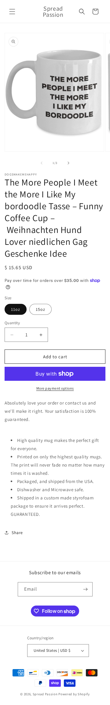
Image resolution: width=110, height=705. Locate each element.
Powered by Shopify (74, 694)
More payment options (55, 388)
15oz (40, 309)
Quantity (12, 322)
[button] (12, 11)
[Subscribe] (85, 589)
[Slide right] (68, 163)
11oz (15, 309)
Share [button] (17, 532)
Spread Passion (45, 694)
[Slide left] (41, 163)
